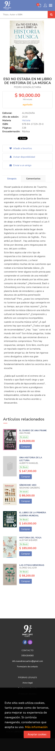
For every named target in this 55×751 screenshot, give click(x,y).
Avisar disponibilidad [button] (24, 157)
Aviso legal (27, 682)
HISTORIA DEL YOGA (30, 537)
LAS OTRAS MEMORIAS (31, 565)
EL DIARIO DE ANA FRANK (33, 430)
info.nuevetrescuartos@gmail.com (27, 661)
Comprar (25, 446)
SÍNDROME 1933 (27, 485)
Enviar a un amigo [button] (22, 165)
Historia (26, 120)
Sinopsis (11, 178)
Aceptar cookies (37, 734)
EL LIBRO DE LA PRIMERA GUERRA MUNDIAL (32, 514)
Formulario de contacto (27, 666)
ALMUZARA (28, 113)
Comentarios (33, 178)
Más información (36, 727)
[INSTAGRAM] (30, 642)
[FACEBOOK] (25, 642)
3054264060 (27, 655)
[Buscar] (51, 14)
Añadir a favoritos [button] (22, 148)
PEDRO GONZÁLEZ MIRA (27, 87)
